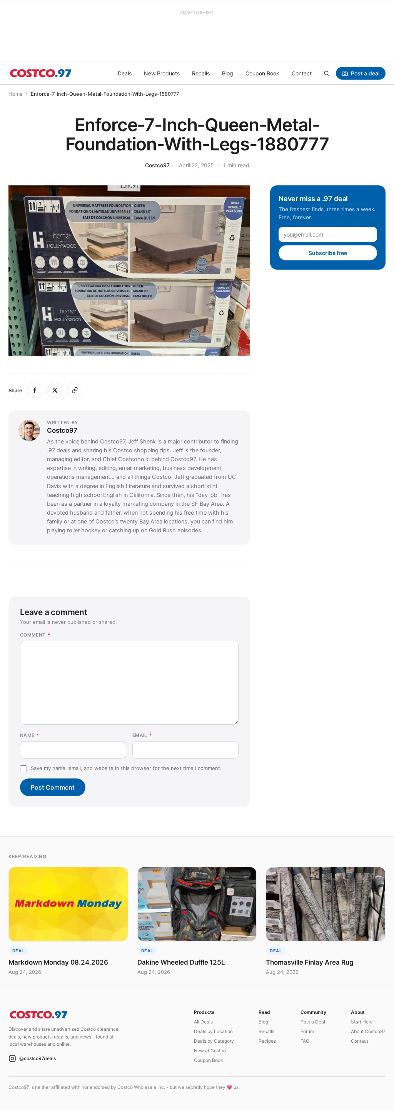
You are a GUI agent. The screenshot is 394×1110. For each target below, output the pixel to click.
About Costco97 (368, 1031)
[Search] (326, 73)
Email (142, 735)
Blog (227, 73)
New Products (162, 73)
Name (29, 735)
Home (15, 94)
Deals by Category (214, 1041)
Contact (302, 73)
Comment (35, 635)
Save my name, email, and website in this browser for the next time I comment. (126, 768)
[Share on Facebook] (34, 390)
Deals (125, 73)
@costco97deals (37, 1058)
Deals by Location (213, 1031)
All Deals (203, 1022)
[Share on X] (54, 390)
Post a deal (365, 73)
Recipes (267, 1041)
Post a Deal (313, 1022)
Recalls (201, 73)
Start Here (362, 1022)
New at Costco (210, 1050)
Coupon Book (262, 73)
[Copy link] (74, 390)
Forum (307, 1031)
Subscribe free (328, 253)
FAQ (305, 1041)
